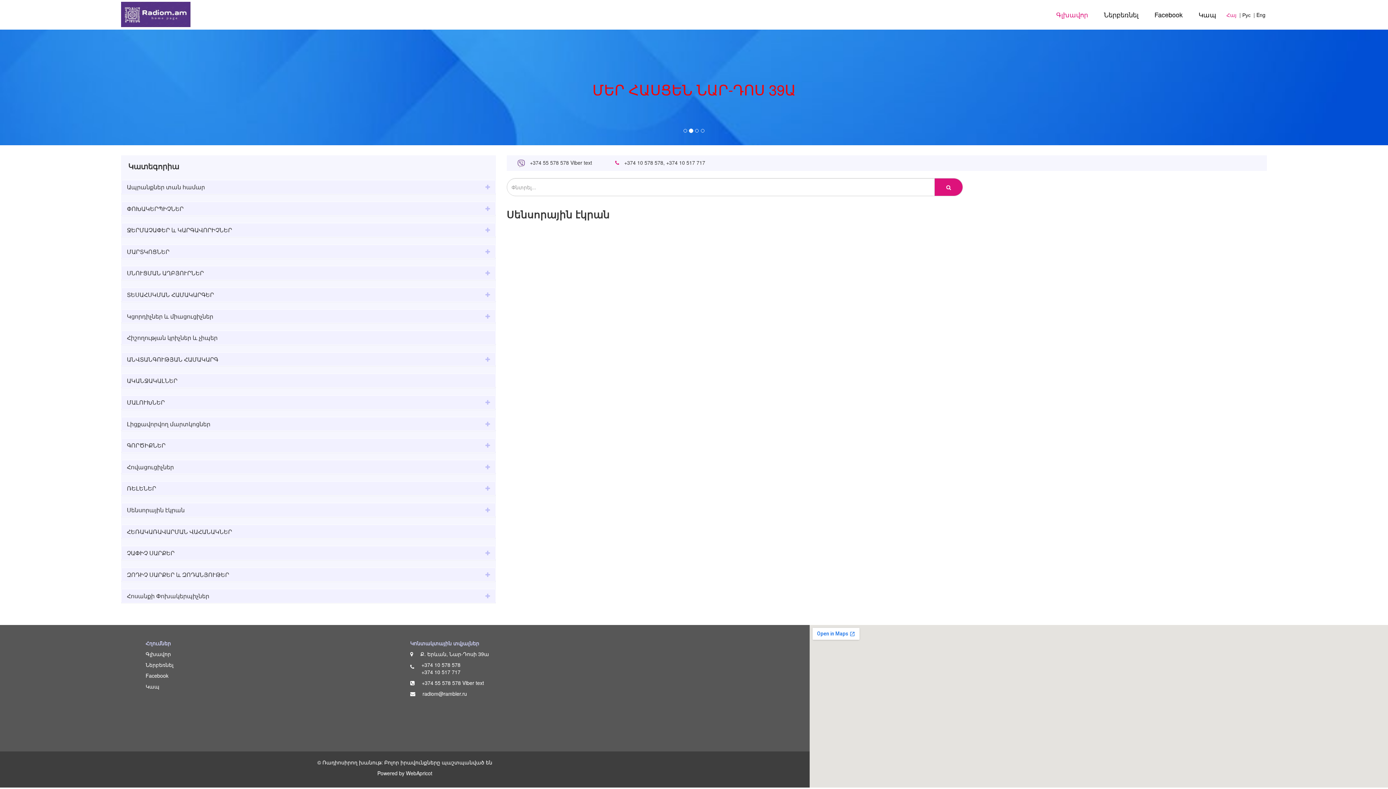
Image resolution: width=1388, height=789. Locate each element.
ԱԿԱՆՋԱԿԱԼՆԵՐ (152, 380)
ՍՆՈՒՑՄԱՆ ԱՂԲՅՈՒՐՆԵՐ (165, 273)
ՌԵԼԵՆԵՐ (141, 488)
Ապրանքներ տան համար (166, 187)
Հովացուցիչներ (150, 467)
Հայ (1231, 14)
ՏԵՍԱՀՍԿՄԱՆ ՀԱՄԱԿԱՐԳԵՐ (170, 294)
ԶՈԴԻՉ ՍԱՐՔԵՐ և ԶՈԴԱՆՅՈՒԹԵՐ (178, 574)
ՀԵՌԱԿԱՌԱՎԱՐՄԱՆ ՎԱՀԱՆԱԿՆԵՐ (179, 531)
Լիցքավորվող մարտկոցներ (168, 424)
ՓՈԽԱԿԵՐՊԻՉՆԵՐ (155, 208)
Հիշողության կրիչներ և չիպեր (172, 337)
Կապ (1207, 14)
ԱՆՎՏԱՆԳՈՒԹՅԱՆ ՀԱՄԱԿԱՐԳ (172, 359)
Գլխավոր (1072, 14)
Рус (1246, 14)
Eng (1260, 14)
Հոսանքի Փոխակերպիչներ (168, 596)
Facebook (1168, 14)
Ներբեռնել (1121, 14)
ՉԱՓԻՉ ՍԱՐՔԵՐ (151, 553)
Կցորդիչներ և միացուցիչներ (170, 316)
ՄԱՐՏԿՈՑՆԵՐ (148, 251)
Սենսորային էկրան (156, 510)
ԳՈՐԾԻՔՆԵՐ (146, 445)
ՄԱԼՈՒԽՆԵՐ (146, 402)
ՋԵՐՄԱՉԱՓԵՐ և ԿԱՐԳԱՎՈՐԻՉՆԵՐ (179, 230)
